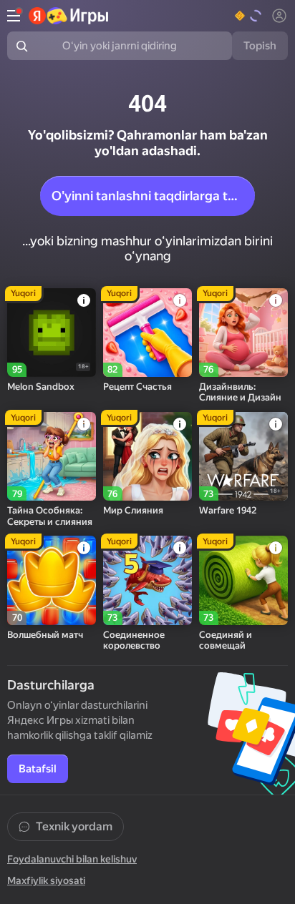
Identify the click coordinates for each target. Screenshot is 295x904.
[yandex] (69, 15)
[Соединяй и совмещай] (243, 580)
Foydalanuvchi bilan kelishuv (72, 859)
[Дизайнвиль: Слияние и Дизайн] (243, 332)
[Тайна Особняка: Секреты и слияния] (51, 456)
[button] (248, 16)
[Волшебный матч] (51, 580)
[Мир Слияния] (147, 456)
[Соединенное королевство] (147, 580)
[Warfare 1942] (243, 456)
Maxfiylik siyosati (46, 880)
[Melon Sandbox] (51, 332)
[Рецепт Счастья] (147, 332)
